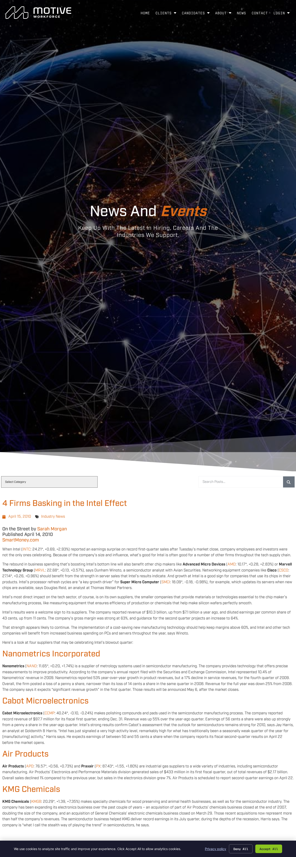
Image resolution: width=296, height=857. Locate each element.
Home (147, 13)
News (243, 13)
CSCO (283, 570)
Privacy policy (215, 849)
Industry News (53, 516)
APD (30, 766)
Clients (167, 13)
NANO (32, 666)
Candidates (197, 13)
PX (98, 766)
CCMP (50, 713)
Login (282, 13)
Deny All (240, 849)
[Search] (289, 481)
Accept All (268, 849)
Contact (261, 13)
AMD (232, 564)
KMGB (36, 801)
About (224, 13)
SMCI (165, 582)
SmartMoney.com (20, 540)
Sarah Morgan (52, 529)
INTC (27, 549)
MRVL (40, 570)
